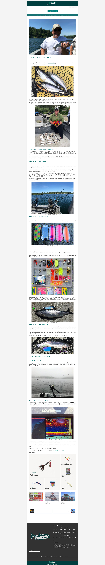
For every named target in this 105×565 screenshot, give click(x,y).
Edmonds (66, 529)
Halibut (71, 529)
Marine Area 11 (70, 533)
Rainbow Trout (72, 535)
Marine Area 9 (57, 533)
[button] (44, 466)
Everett (69, 529)
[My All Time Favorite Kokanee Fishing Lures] (36, 496)
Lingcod (61, 531)
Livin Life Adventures (51, 63)
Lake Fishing (33, 506)
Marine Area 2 (68, 531)
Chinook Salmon (65, 528)
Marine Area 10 (64, 533)
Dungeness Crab (62, 529)
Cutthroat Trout (58, 529)
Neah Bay (57, 535)
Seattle (70, 537)
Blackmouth (55, 527)
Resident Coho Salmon (58, 537)
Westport (72, 539)
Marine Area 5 (57, 532)
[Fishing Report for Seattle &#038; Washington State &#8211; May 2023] (52, 496)
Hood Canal (73, 529)
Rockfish (63, 537)
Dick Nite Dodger (41, 246)
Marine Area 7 (65, 532)
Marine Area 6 (60, 532)
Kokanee (31, 506)
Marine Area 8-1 (69, 532)
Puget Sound (66, 535)
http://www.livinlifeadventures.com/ (59, 450)
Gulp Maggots (58, 325)
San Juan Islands (66, 537)
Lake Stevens (37, 506)
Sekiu (73, 537)
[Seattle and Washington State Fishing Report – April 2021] (68, 496)
